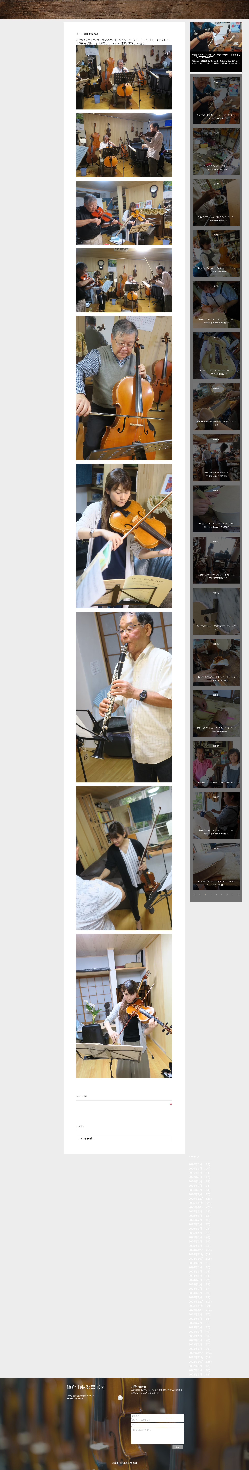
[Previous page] (200, 894)
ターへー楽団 (81, 1096)
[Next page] (232, 894)
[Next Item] (238, 37)
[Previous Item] (194, 37)
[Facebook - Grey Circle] (120, 1397)
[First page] (194, 894)
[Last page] (238, 894)
